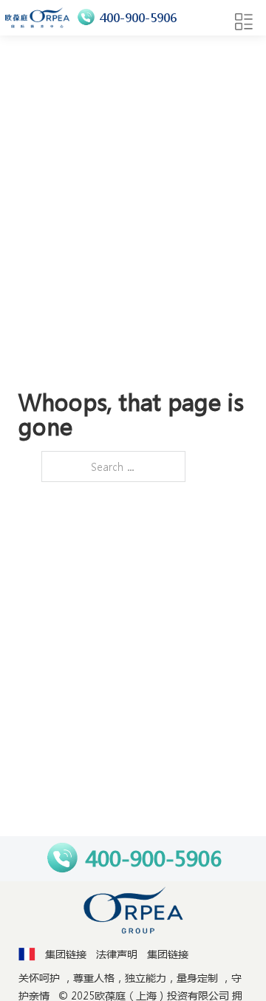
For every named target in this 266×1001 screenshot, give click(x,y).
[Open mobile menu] (244, 22)
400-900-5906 (138, 17)
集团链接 (65, 953)
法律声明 (116, 953)
